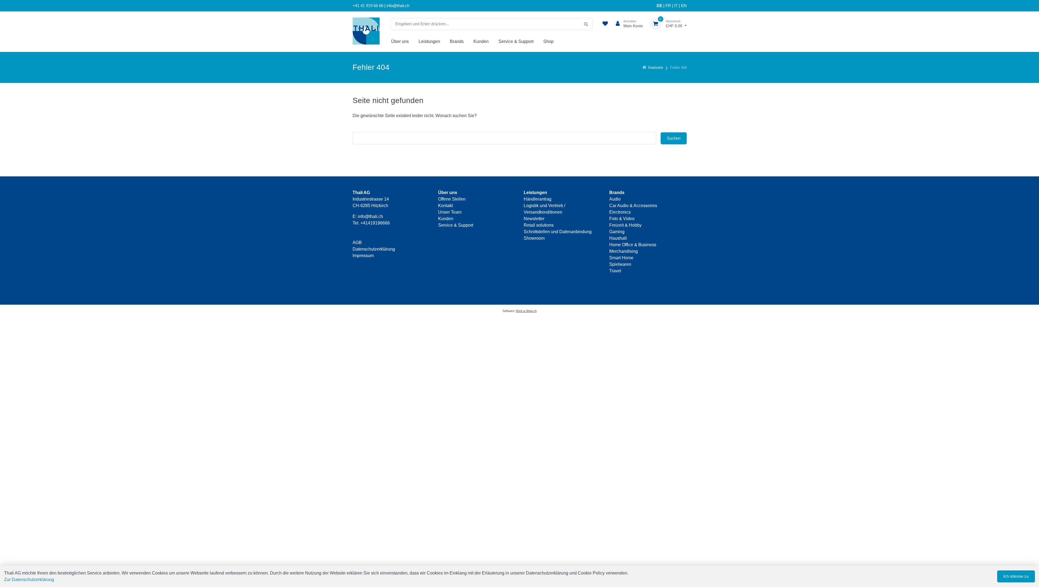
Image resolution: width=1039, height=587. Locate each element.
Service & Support (515, 41)
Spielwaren (620, 264)
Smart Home (621, 257)
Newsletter (534, 218)
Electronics (620, 212)
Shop (548, 41)
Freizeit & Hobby (625, 225)
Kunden (481, 41)
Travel (615, 270)
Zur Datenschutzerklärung (29, 579)
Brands (457, 41)
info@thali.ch (370, 216)
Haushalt (618, 238)
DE (659, 6)
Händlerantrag (537, 199)
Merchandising (623, 251)
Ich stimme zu (1016, 576)
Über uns (400, 41)
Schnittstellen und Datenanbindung (558, 231)
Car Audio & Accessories (633, 205)
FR (668, 6)
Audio (615, 199)
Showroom (534, 238)
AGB (357, 242)
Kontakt (445, 205)
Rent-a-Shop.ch (526, 311)
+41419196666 (375, 223)
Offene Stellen (452, 199)
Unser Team (450, 212)
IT (676, 6)
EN (684, 6)
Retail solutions (539, 225)
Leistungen (429, 41)
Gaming (616, 231)
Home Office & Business (632, 244)
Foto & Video (622, 218)
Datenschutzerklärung (374, 249)
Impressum (363, 255)
